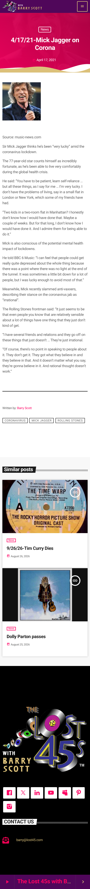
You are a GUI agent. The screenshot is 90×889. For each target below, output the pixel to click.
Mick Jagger (42, 420)
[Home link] (22, 6)
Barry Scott (24, 408)
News (45, 29)
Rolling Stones (70, 420)
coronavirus (15, 420)
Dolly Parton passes (26, 636)
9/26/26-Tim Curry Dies (30, 548)
